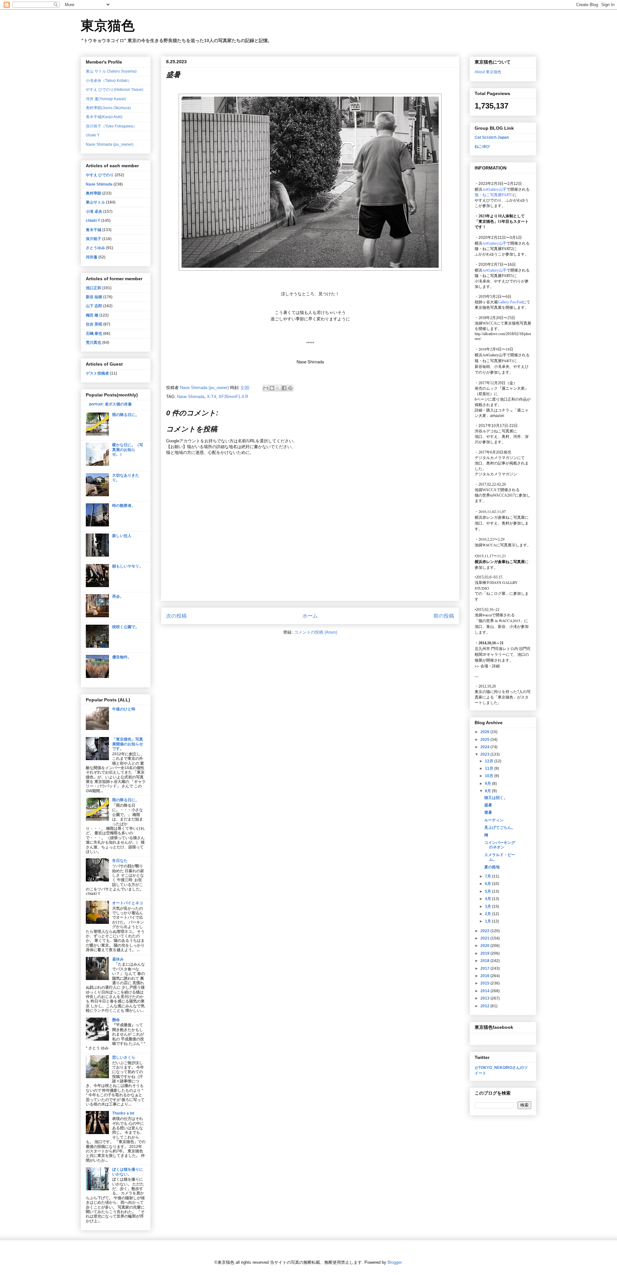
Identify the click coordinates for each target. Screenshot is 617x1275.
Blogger (394, 1262)
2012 (485, 1006)
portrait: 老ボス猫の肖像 (110, 404)
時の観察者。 (123, 505)
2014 (485, 991)
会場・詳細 (487, 665)
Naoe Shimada (190, 396)
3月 (488, 906)
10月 (489, 776)
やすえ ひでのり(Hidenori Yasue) (114, 89)
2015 (485, 983)
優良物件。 (121, 657)
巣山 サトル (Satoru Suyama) (111, 71)
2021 (485, 938)
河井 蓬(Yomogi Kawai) (106, 99)
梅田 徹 (92, 315)
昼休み (118, 959)
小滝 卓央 (94, 211)
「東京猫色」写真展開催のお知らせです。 (127, 744)
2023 (485, 754)
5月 (488, 891)
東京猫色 (108, 25)
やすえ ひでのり (100, 175)
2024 (485, 747)
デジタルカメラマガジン (496, 474)
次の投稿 (176, 616)
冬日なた (120, 860)
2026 (485, 732)
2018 (485, 960)
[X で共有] (278, 388)
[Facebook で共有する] (284, 388)
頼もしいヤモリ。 (127, 566)
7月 (488, 876)
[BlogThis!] (272, 388)
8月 (488, 791)
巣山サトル (95, 202)
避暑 (488, 812)
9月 (488, 783)
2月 (488, 914)
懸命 (116, 1020)
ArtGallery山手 (494, 354)
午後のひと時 (123, 709)
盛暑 (488, 805)
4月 (488, 899)
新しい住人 (121, 535)
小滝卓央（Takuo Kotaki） (108, 80)
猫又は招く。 (495, 797)
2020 (485, 945)
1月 (488, 921)
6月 (488, 883)
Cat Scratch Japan (492, 137)
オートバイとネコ (127, 903)
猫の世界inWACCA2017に (497, 495)
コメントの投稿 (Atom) (315, 632)
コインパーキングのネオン (499, 844)
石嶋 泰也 (94, 333)
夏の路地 (492, 867)
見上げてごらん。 (499, 827)
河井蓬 (91, 257)
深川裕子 (93, 239)
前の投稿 (444, 616)
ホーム (310, 616)
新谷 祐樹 (94, 297)
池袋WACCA (485, 323)
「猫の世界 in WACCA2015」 (499, 620)
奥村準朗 (93, 193)
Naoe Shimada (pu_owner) (109, 144)
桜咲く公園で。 (125, 627)
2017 (485, 968)
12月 (489, 761)
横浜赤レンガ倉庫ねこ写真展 (500, 517)
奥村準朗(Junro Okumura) (108, 108)
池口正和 (93, 288)
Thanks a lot (123, 1113)
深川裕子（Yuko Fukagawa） (111, 126)
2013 (485, 998)
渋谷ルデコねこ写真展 (494, 431)
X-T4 (211, 396)
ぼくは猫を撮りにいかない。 (127, 1171)
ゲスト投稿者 (97, 373)
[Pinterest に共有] (290, 388)
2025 (485, 739)
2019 (485, 953)
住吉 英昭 (94, 324)
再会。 (118, 596)
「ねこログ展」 (495, 593)
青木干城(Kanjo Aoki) (104, 117)
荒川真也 (93, 342)
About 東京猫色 (488, 72)
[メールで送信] (266, 388)
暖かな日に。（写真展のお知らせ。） (127, 449)
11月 (489, 768)
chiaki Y (93, 135)
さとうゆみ (95, 248)
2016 (485, 976)
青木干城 (93, 230)
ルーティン (494, 820)
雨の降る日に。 (125, 414)
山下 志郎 (94, 306)
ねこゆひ (482, 146)
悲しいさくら (123, 1057)
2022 (485, 931)
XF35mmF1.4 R (233, 396)
